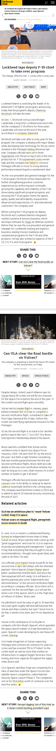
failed (32, 162)
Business (28, 63)
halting (31, 149)
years (45, 408)
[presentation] (3, 287)
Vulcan (4, 395)
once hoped (21, 562)
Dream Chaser (34, 569)
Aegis (28, 222)
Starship (13, 635)
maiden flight (23, 408)
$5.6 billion (18, 681)
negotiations (7, 156)
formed (5, 536)
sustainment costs (32, 159)
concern (5, 483)
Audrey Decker (20, 80)
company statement (27, 133)
